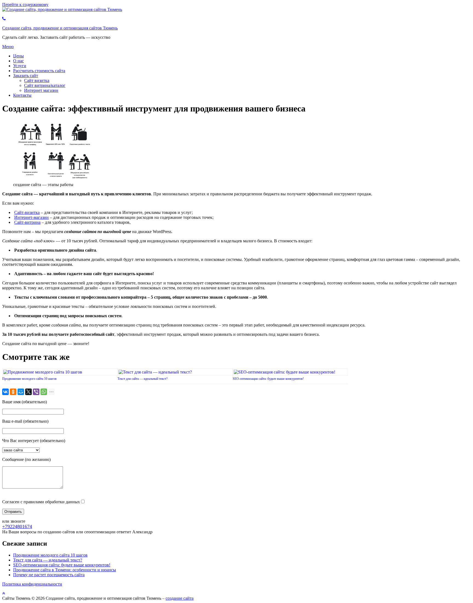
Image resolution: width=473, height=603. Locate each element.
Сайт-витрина (27, 222)
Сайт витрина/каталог (44, 85)
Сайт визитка (36, 80)
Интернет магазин (41, 90)
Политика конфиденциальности (32, 584)
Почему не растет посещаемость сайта (49, 574)
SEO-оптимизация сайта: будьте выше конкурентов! (268, 379)
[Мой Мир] (21, 392)
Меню (8, 46)
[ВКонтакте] (5, 392)
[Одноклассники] (13, 392)
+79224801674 (17, 526)
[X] (28, 392)
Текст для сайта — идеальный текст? (142, 379)
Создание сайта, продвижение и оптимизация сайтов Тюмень (60, 28)
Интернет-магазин (31, 217)
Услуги (19, 65)
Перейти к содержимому (25, 4)
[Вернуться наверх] (3, 593)
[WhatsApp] (44, 392)
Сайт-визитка (27, 212)
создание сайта (180, 598)
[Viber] (36, 392)
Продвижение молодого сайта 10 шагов (29, 379)
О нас (18, 60)
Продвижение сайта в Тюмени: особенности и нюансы (64, 569)
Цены (18, 56)
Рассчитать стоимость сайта (39, 70)
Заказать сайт (25, 75)
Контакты (22, 95)
